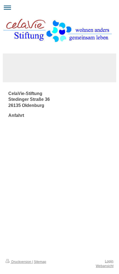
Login (109, 261)
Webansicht (104, 266)
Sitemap (40, 262)
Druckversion (21, 262)
